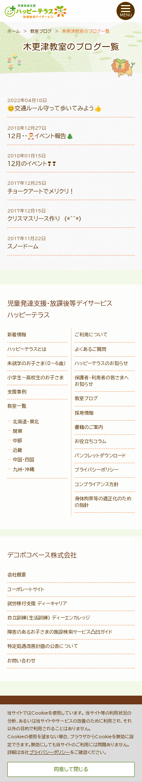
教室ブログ (41, 31)
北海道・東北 (26, 421)
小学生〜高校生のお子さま (35, 377)
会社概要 (16, 574)
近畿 (17, 450)
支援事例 (16, 392)
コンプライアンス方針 (97, 484)
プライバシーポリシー (96, 470)
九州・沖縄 (23, 469)
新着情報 (16, 334)
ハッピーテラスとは (27, 349)
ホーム (13, 31)
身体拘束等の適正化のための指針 (103, 502)
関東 (17, 431)
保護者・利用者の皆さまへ (102, 381)
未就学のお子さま (36, 363)
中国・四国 (23, 459)
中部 (17, 440)
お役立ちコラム (90, 441)
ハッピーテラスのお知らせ (101, 363)
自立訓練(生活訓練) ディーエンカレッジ (48, 617)
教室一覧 (16, 406)
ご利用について (91, 334)
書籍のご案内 (89, 427)
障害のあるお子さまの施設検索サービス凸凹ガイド (60, 632)
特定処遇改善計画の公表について (42, 646)
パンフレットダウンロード (100, 455)
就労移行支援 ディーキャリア (37, 603)
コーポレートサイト (25, 589)
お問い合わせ (21, 660)
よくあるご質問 (90, 349)
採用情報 (84, 413)
